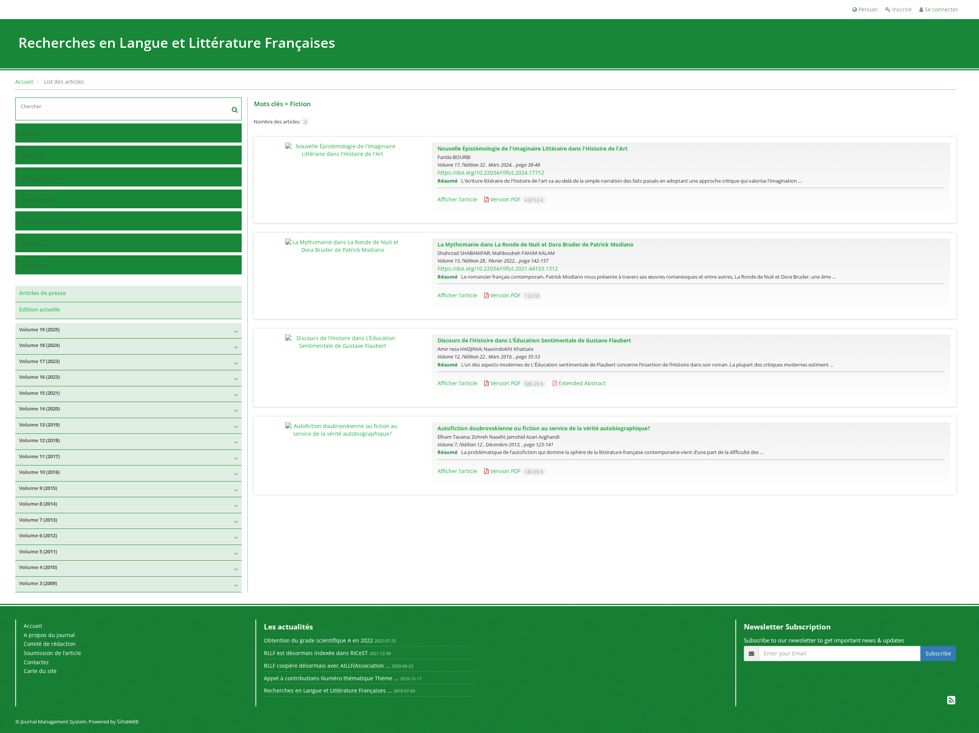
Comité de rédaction (50, 643)
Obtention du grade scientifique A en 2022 (318, 640)
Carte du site (40, 671)
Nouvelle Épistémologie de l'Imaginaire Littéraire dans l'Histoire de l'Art (532, 148)
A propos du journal (49, 635)
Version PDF (516, 199)
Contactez (34, 265)
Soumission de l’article (51, 221)
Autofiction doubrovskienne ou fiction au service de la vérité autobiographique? (543, 428)
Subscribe (938, 653)
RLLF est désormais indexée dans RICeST (316, 653)
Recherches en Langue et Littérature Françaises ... (328, 690)
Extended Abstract (581, 383)
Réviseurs (34, 244)
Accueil (24, 81)
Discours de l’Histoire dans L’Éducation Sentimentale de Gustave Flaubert (534, 340)
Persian (867, 9)
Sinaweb (128, 721)
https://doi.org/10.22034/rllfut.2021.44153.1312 (497, 268)
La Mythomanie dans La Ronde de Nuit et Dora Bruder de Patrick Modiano (535, 244)
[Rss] (951, 701)
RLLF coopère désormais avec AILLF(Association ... (327, 665)
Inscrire (901, 9)
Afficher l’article (457, 199)
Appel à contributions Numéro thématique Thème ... (331, 678)
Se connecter (940, 9)
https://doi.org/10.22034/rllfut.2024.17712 (490, 172)
